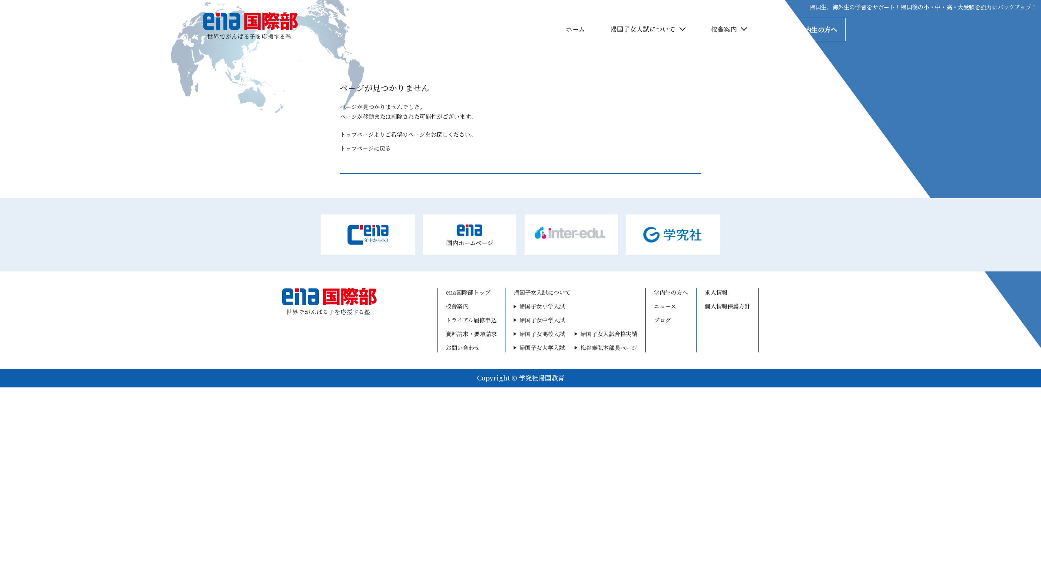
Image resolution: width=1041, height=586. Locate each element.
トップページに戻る (365, 148)
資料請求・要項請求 (471, 334)
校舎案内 (724, 29)
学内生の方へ (817, 29)
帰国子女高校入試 (542, 334)
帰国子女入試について (642, 29)
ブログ (662, 320)
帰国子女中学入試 (542, 320)
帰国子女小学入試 (542, 306)
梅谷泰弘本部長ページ (608, 347)
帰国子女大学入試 (542, 347)
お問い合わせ (463, 347)
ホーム (575, 29)
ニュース (665, 306)
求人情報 (716, 292)
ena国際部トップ (468, 292)
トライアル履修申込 (471, 320)
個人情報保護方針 (727, 306)
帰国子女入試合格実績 (608, 334)
